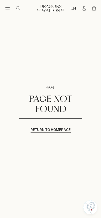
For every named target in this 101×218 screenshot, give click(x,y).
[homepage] (50, 8)
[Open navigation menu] (7, 8)
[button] (90, 207)
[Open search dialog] (18, 8)
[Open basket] (94, 8)
